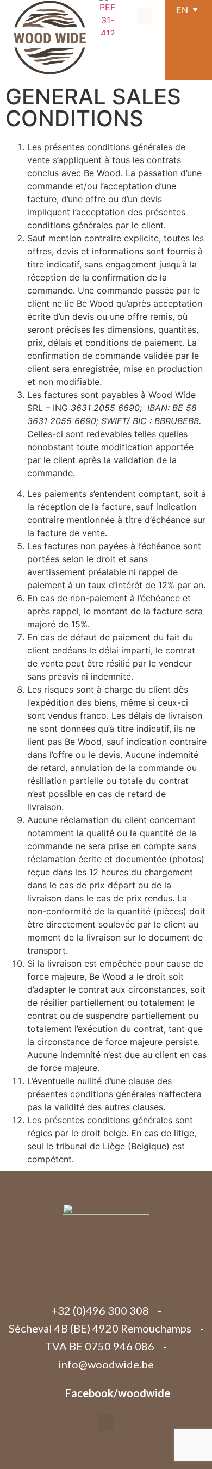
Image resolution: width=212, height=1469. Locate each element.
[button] (145, 16)
